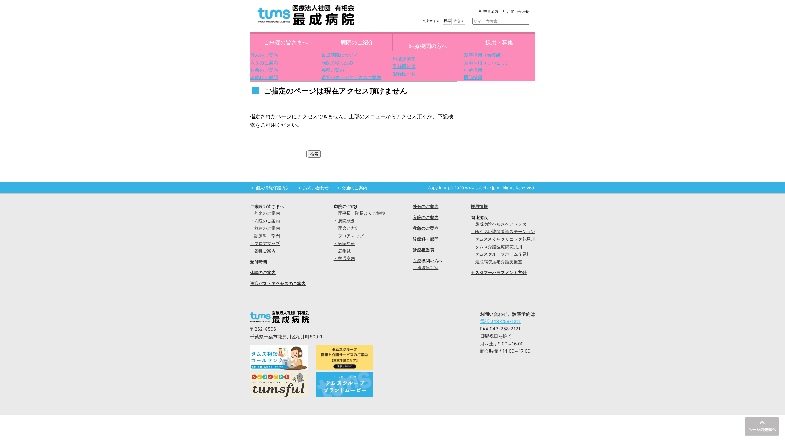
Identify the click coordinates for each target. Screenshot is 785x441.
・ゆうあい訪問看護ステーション (503, 231)
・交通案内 (344, 258)
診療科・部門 (264, 77)
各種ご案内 (332, 70)
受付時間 (258, 261)
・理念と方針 (346, 228)
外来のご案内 (264, 55)
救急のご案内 (264, 70)
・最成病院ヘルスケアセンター (501, 224)
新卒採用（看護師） (484, 55)
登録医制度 (404, 66)
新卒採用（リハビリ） (487, 63)
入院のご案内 (264, 63)
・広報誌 (342, 250)
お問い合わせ (518, 11)
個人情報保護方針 (273, 187)
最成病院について (339, 55)
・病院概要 (344, 220)
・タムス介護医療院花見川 (496, 246)
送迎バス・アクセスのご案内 (351, 77)
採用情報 (479, 206)
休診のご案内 (263, 272)
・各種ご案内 (263, 250)
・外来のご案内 (265, 213)
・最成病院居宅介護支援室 (496, 261)
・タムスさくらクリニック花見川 (503, 239)
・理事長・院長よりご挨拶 (359, 213)
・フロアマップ (265, 243)
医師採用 (473, 77)
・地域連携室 (425, 267)
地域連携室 (404, 59)
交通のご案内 (354, 187)
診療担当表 (423, 249)
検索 (314, 154)
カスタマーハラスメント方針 (499, 272)
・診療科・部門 (265, 235)
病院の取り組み (337, 63)
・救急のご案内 (265, 228)
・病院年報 (344, 243)
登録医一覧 (404, 74)
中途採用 (473, 70)
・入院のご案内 (265, 220)
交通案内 (490, 11)
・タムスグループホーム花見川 (501, 254)
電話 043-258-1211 (500, 321)
